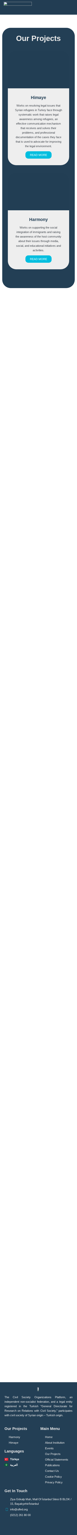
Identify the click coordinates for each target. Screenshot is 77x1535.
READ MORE (38, 155)
